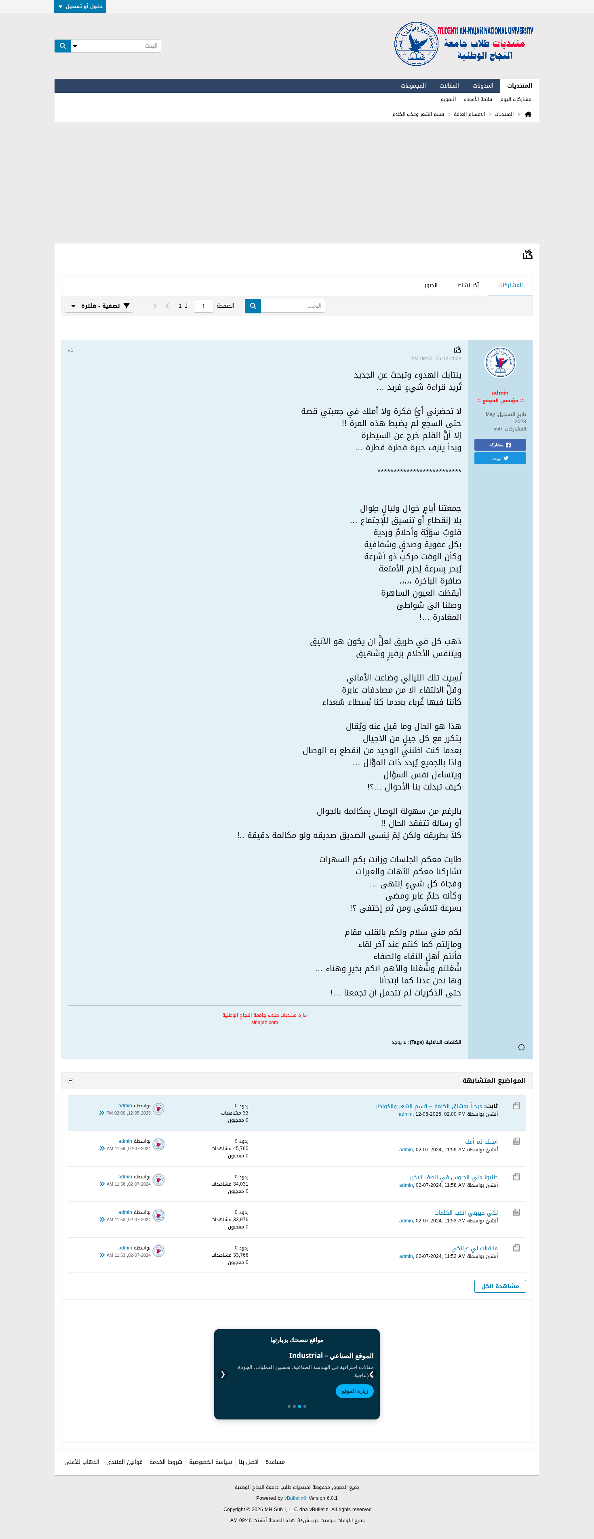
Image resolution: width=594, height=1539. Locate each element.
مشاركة (496, 444)
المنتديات (520, 85)
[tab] (511, 285)
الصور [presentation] (431, 285)
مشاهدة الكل (500, 1286)
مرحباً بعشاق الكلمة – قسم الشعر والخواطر (429, 1106)
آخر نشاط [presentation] (468, 285)
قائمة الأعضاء (478, 99)
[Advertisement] (297, 182)
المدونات (483, 85)
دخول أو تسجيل (84, 6)
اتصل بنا (249, 1462)
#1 (71, 350)
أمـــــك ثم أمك (481, 1141)
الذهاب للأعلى (81, 1462)
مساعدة (275, 1462)
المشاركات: (514, 428)
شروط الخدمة (166, 1462)
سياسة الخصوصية (210, 1462)
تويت (496, 458)
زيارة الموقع (354, 1390)
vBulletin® (295, 1498)
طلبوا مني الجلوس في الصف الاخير (454, 1177)
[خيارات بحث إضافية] (74, 46)
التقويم (448, 99)
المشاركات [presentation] (510, 285)
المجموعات (413, 85)
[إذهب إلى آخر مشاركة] (101, 1113)
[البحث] (63, 46)
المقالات (449, 85)
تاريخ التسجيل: (511, 414)
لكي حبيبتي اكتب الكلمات (466, 1212)
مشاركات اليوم (515, 99)
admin (406, 1114)
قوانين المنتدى (124, 1462)
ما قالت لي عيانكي (474, 1248)
